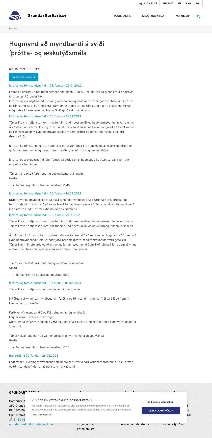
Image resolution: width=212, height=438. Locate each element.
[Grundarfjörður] (38, 15)
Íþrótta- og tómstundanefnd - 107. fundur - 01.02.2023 (45, 283)
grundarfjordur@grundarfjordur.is (31, 424)
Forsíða (13, 29)
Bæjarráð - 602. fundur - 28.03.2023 (33, 356)
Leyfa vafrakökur (160, 410)
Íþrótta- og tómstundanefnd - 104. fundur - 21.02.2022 (45, 117)
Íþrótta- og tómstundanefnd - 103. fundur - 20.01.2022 (45, 86)
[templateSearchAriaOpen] (198, 16)
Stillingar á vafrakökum (160, 402)
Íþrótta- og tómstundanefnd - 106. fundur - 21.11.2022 (44, 215)
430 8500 (23, 420)
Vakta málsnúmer (23, 77)
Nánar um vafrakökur (41, 414)
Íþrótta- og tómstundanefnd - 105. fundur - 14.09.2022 (45, 194)
